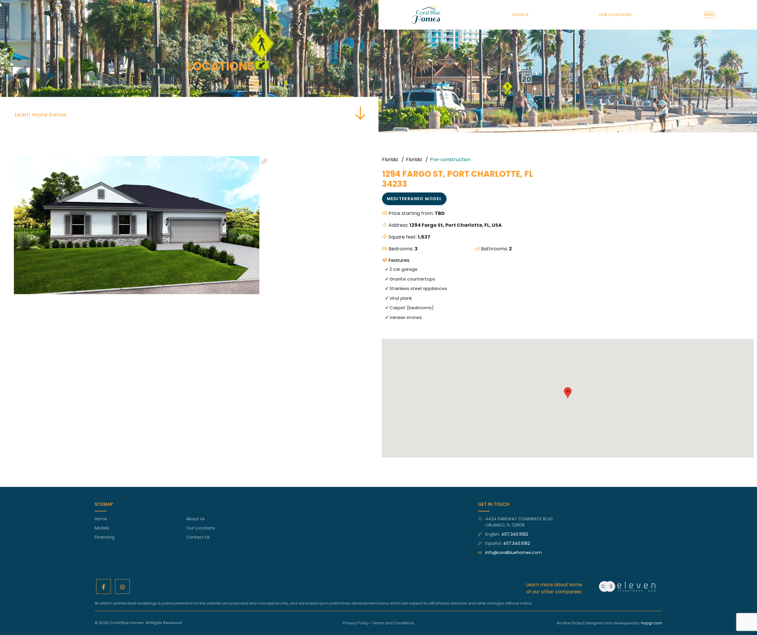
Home (101, 519)
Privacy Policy (356, 623)
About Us (195, 519)
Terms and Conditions (393, 623)
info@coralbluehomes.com (513, 552)
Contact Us (198, 537)
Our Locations (200, 528)
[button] (264, 161)
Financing (104, 537)
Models (102, 528)
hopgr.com (651, 623)
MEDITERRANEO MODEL (414, 199)
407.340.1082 (514, 534)
